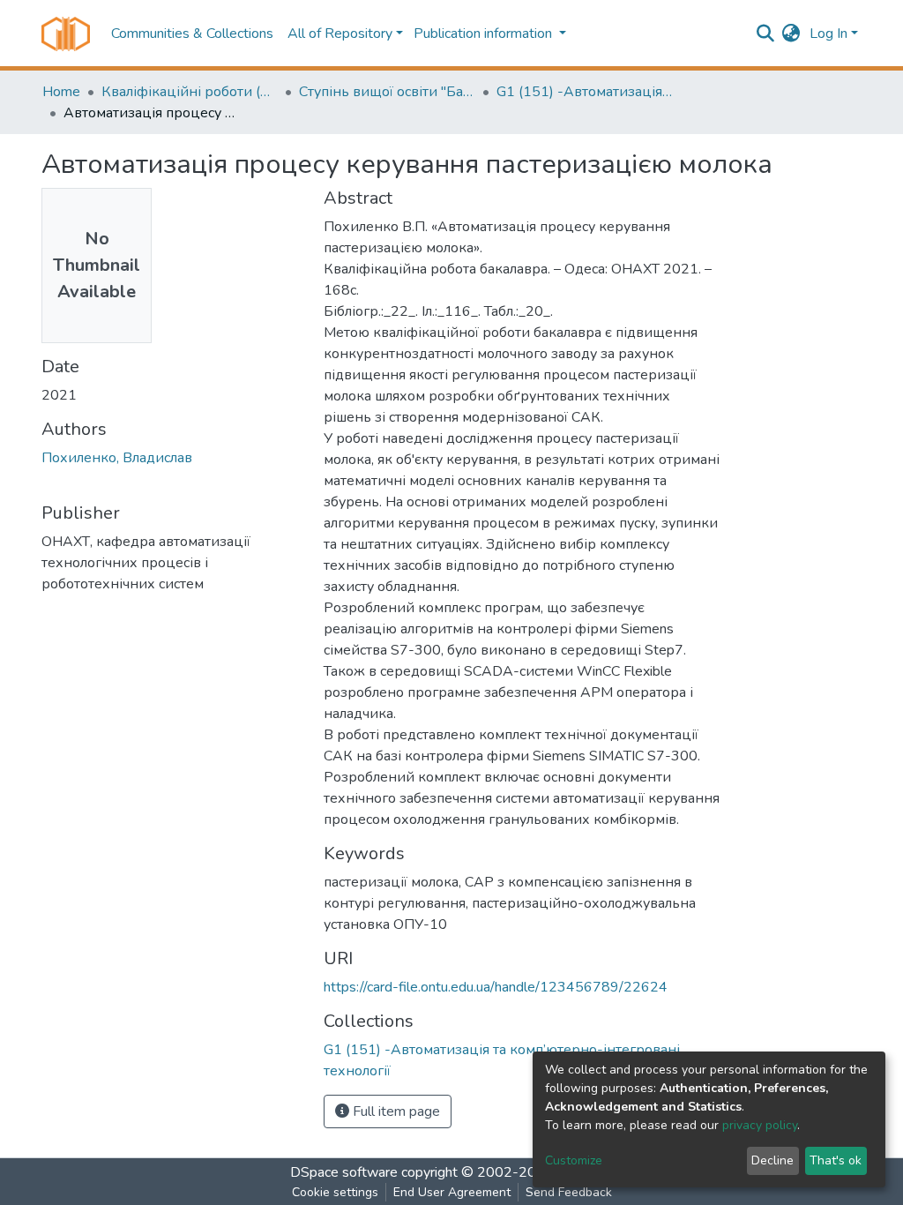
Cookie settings (335, 1192)
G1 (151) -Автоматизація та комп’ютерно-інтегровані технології (584, 91)
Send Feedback (569, 1192)
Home (61, 91)
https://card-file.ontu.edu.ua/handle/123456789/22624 (496, 987)
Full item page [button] (394, 1111)
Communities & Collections (192, 33)
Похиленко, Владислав (116, 458)
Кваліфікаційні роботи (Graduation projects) (189, 91)
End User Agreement (452, 1192)
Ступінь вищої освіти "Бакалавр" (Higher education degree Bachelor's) (387, 91)
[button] (791, 33)
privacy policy (759, 1125)
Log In (828, 33)
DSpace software (344, 1172)
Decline (772, 1160)
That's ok (836, 1160)
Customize (573, 1160)
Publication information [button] (485, 33)
